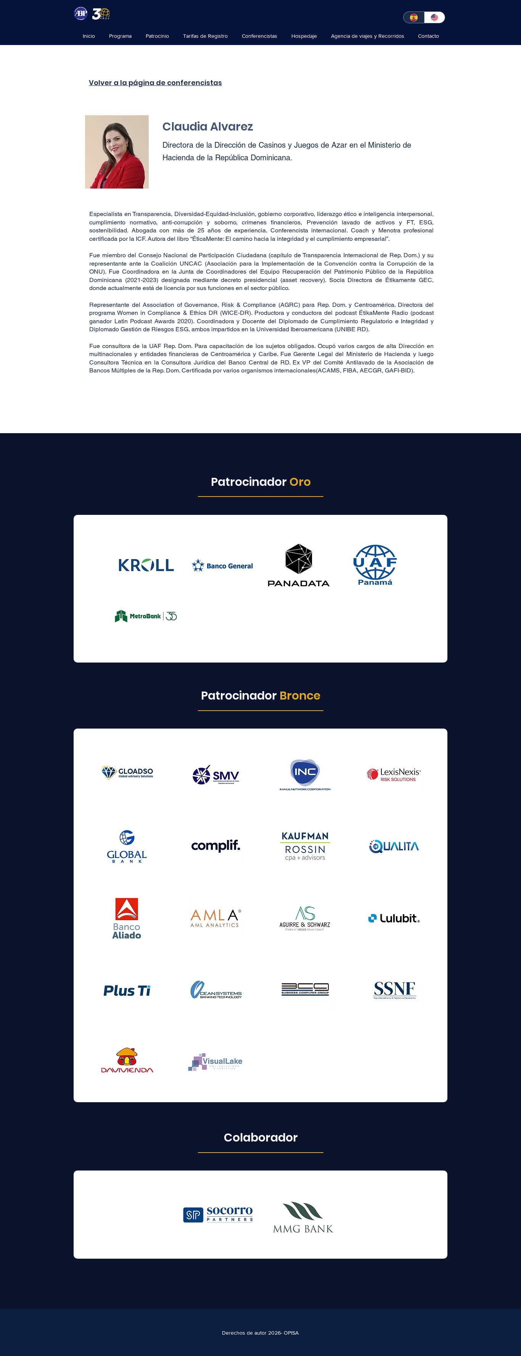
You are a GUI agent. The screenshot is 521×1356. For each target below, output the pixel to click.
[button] (222, 565)
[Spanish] (414, 17)
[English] (434, 17)
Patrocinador (250, 482)
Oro (300, 482)
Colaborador (261, 1137)
